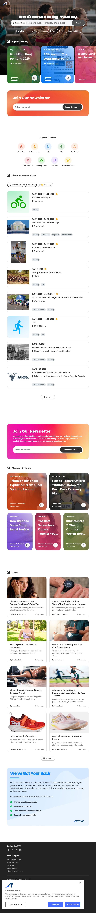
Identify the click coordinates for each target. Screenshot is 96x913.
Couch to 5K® (12, 862)
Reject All (55, 904)
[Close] (80, 882)
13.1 (35, 147)
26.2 (21, 147)
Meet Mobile (12, 868)
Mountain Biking (73, 31)
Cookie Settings (16, 904)
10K (62, 31)
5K (61, 147)
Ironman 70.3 (32, 31)
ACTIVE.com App (14, 859)
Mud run (45, 31)
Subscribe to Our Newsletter (18, 879)
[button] (48, 23)
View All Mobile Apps (15, 871)
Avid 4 (54, 31)
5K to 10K (10, 865)
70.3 (28, 161)
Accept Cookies (73, 904)
